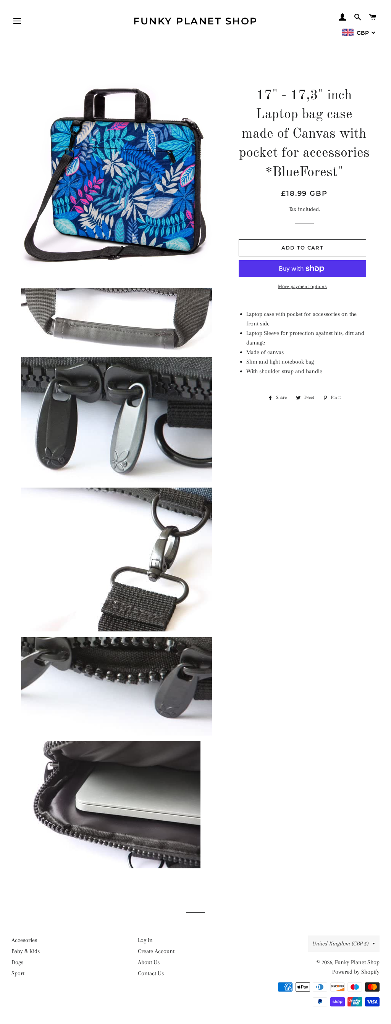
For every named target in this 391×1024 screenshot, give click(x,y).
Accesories (24, 940)
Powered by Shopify (356, 971)
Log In (145, 940)
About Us (149, 962)
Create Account (156, 951)
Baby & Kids (25, 951)
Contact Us (151, 973)
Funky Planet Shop (195, 21)
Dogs (17, 962)
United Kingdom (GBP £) (340, 943)
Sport (17, 973)
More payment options (302, 286)
